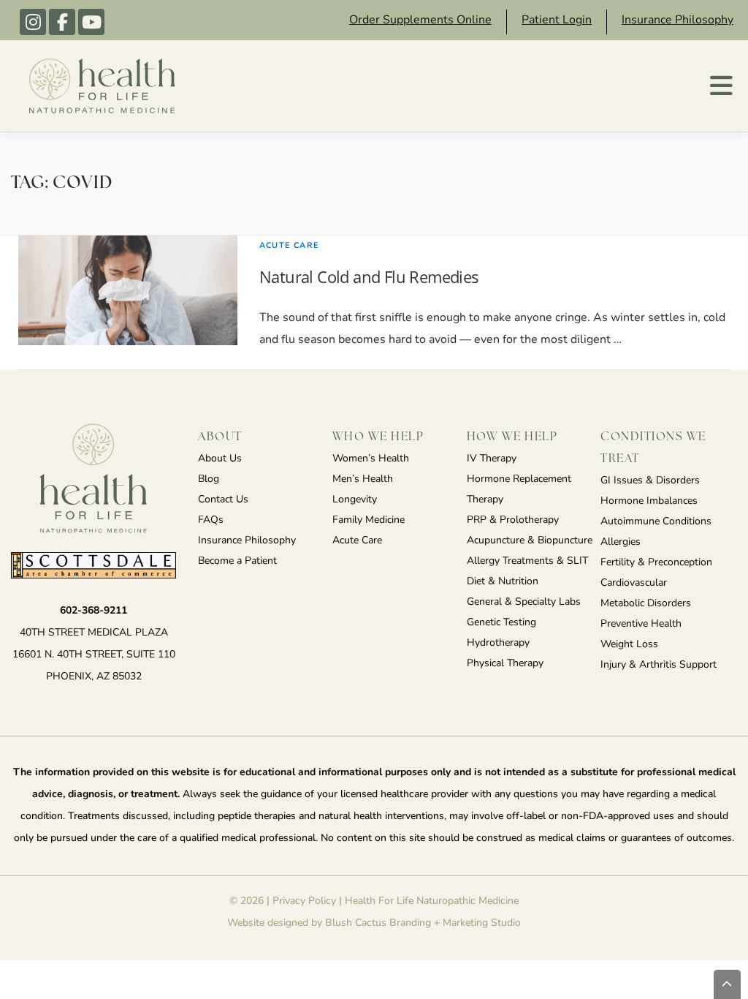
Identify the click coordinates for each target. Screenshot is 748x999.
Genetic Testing (501, 622)
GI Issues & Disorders (650, 480)
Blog (208, 479)
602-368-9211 (93, 611)
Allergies (620, 542)
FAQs (211, 520)
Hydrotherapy (498, 643)
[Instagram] (33, 22)
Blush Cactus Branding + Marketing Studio (423, 923)
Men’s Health (362, 479)
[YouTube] (91, 22)
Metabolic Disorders (645, 603)
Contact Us (223, 499)
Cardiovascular (633, 583)
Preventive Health (641, 624)
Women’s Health (370, 458)
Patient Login (557, 20)
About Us (220, 458)
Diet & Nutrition (502, 581)
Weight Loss (629, 644)
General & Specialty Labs (524, 602)
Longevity (354, 499)
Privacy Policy (304, 901)
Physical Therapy (505, 663)
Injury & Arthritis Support (658, 665)
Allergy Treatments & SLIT (527, 561)
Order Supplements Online (420, 20)
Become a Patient (237, 561)
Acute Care (289, 246)
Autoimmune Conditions (655, 521)
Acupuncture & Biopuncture (529, 540)
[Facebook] (62, 22)
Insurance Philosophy (677, 20)
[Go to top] (727, 984)
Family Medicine (368, 520)
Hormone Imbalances (649, 501)
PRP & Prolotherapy (513, 520)
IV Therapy (491, 458)
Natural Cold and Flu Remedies (369, 276)
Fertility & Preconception (656, 562)
